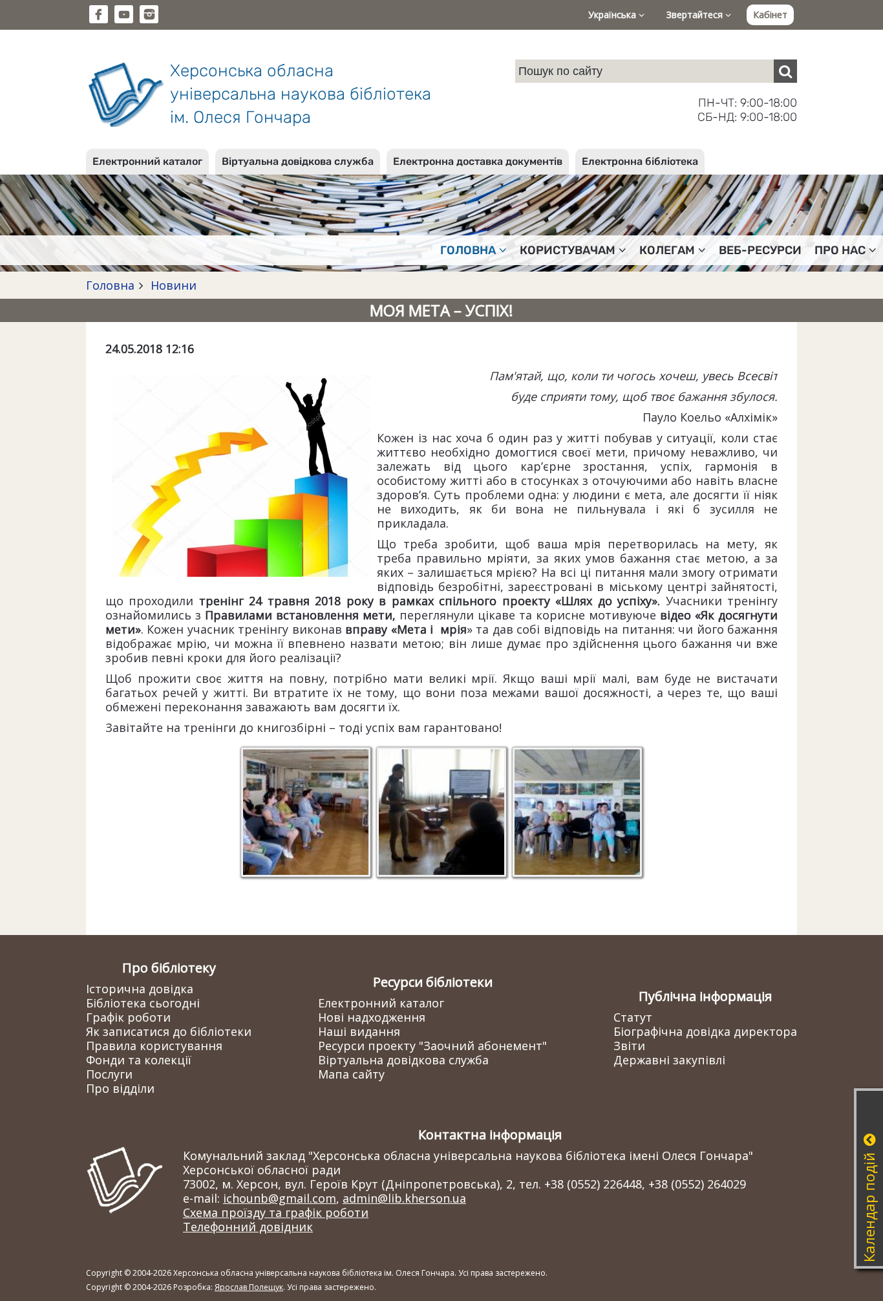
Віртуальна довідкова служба (298, 161)
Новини (172, 285)
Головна (110, 285)
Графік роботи (128, 1017)
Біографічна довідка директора (705, 1031)
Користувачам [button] (567, 250)
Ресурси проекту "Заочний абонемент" (432, 1045)
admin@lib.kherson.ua (404, 1198)
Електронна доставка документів (477, 161)
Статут (632, 1017)
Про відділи (120, 1088)
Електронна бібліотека (640, 161)
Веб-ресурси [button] (760, 250)
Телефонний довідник (248, 1226)
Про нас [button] (840, 250)
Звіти (629, 1045)
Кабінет (770, 14)
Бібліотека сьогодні (143, 1003)
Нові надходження (371, 1017)
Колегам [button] (667, 250)
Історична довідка (139, 988)
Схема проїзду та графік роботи (275, 1212)
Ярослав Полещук (249, 1287)
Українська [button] (613, 14)
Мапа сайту (351, 1074)
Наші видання (359, 1031)
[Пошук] (785, 71)
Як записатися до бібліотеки (168, 1031)
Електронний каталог (147, 161)
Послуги (109, 1074)
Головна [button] (468, 250)
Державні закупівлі (669, 1060)
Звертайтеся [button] (695, 14)
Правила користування (154, 1045)
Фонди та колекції (138, 1060)
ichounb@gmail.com (279, 1198)
